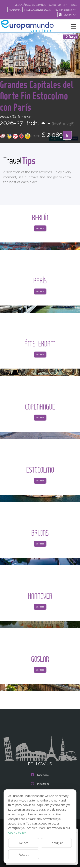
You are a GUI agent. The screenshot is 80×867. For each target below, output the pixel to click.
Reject (23, 843)
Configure (56, 843)
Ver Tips (40, 228)
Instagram (43, 783)
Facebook (43, 775)
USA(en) (68, 14)
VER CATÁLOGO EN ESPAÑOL (30, 4)
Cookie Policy (17, 832)
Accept (24, 854)
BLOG (73, 4)
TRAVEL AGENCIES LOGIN (37, 9)
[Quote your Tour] (67, 135)
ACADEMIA (14, 9)
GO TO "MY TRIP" (58, 4)
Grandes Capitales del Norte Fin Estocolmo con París (37, 95)
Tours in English (63, 9)
